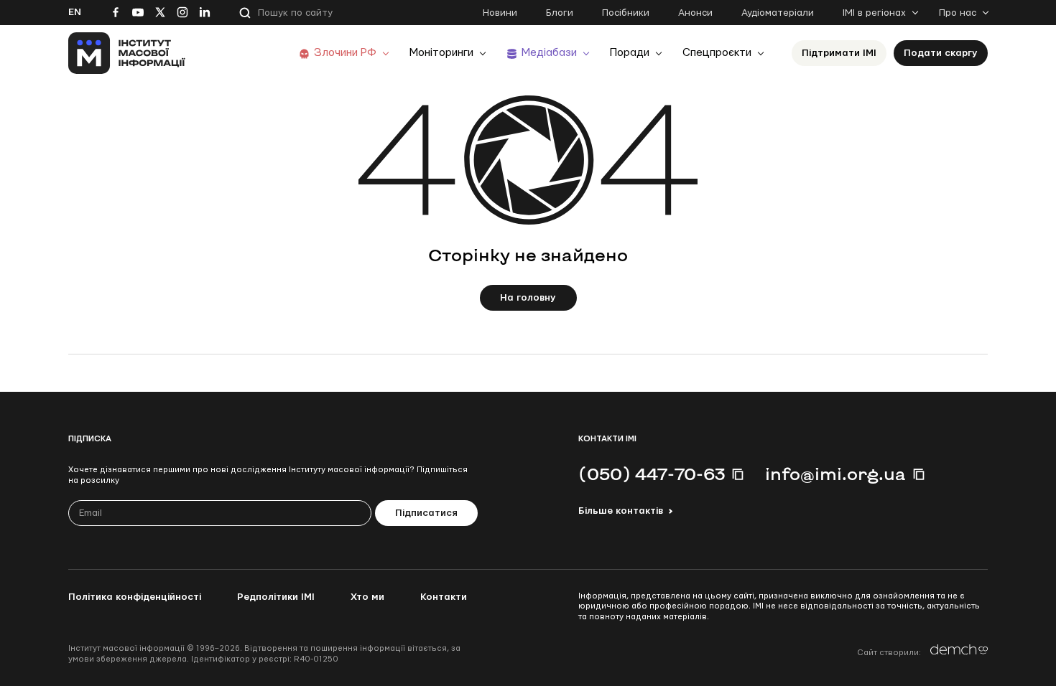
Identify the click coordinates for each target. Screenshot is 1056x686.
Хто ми (367, 597)
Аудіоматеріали (777, 13)
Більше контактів (620, 511)
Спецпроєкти (716, 52)
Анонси (695, 13)
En (74, 12)
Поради (629, 52)
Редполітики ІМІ (276, 597)
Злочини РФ (345, 52)
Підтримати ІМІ (839, 53)
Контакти (443, 597)
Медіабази (549, 52)
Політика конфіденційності (134, 597)
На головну (528, 298)
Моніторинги (441, 52)
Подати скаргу (941, 53)
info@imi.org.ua (835, 473)
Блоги (559, 13)
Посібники (625, 13)
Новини (500, 13)
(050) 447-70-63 (651, 473)
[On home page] (126, 53)
